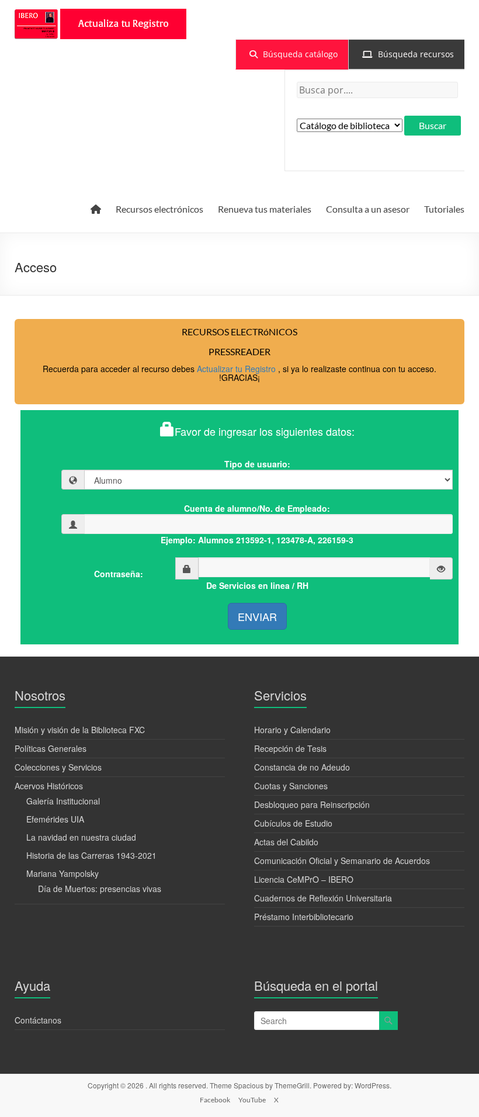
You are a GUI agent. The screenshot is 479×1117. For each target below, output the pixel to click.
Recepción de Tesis (290, 748)
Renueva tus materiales (264, 208)
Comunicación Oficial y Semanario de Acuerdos (342, 860)
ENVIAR (257, 616)
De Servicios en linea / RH (257, 585)
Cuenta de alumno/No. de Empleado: (257, 508)
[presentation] (292, 54)
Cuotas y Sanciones (291, 786)
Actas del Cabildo (286, 842)
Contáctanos (38, 1020)
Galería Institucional (63, 801)
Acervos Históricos (49, 786)
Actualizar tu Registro (237, 368)
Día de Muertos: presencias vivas (99, 888)
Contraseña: (118, 574)
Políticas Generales (50, 748)
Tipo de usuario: (257, 464)
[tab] (292, 54)
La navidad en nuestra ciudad (81, 837)
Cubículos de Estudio (293, 823)
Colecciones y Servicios (58, 767)
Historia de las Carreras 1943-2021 (91, 855)
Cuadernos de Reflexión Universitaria (323, 898)
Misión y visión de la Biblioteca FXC (80, 730)
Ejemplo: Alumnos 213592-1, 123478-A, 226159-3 (257, 540)
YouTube (252, 1099)
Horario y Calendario (292, 730)
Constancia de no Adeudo (302, 767)
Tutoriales (444, 208)
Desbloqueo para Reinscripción (312, 804)
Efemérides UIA (55, 819)
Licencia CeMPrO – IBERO (303, 879)
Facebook (215, 1099)
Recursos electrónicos (159, 208)
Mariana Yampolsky (62, 873)
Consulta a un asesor (367, 208)
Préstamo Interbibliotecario (303, 916)
